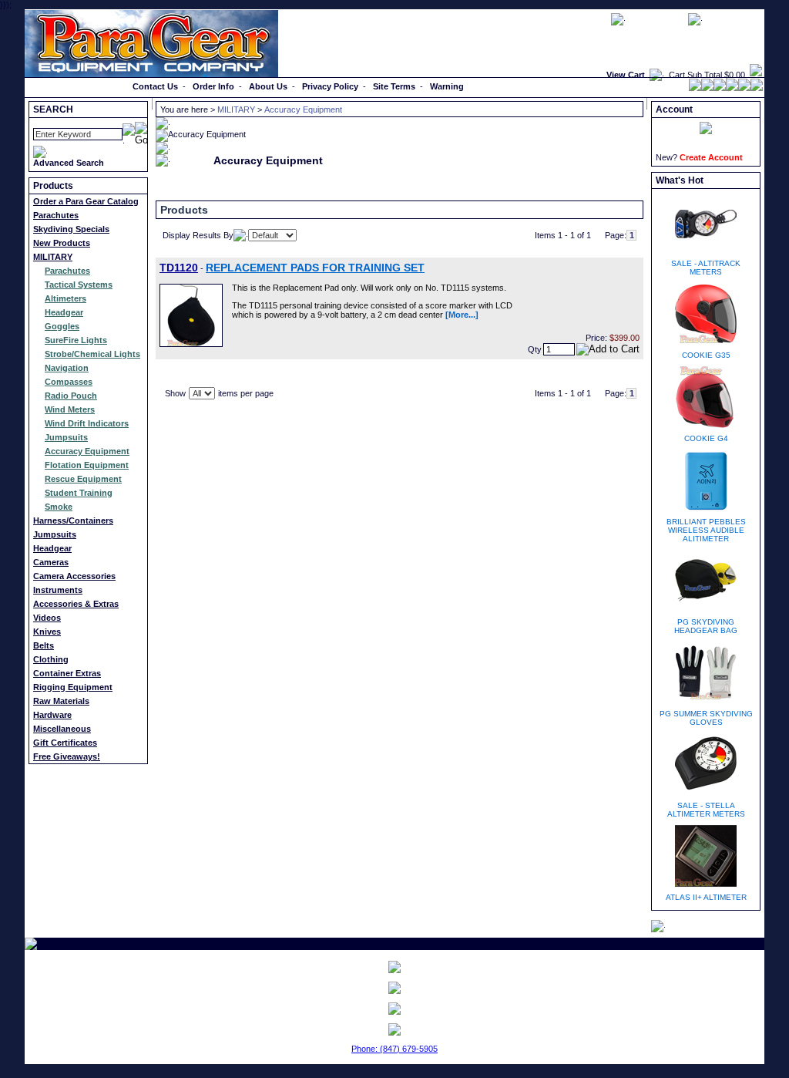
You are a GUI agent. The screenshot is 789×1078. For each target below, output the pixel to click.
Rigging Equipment (72, 687)
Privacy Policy (330, 86)
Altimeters (65, 298)
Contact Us (155, 86)
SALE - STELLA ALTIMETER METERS (706, 809)
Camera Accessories (74, 576)
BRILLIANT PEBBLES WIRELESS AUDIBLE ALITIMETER (706, 530)
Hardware (52, 714)
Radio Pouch (71, 395)
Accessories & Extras (76, 603)
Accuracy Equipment (87, 451)
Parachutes (56, 215)
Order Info (213, 86)
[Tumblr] (744, 88)
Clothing (51, 659)
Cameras (51, 562)
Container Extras (67, 673)
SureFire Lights (76, 340)
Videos (47, 617)
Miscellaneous (62, 728)
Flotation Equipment (87, 465)
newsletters (656, 18)
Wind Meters (70, 409)
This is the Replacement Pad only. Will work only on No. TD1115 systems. (369, 287)
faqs (594, 18)
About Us (268, 86)
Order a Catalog (60, 86)
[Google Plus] (719, 88)
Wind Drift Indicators (87, 423)
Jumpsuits (66, 437)
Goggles (62, 326)
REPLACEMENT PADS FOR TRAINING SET (315, 267)
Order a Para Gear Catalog (86, 201)
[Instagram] (756, 88)
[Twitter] (707, 88)
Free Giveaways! (66, 756)
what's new (733, 18)
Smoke (58, 506)
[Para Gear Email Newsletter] (394, 967)
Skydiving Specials (71, 229)
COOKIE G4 (706, 438)
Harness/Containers (73, 520)
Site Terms (394, 86)
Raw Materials (61, 701)
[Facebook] (695, 88)
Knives (47, 631)
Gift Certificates (65, 742)
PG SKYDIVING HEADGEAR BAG (705, 626)
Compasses (68, 381)
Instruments (57, 590)
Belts (43, 645)
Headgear (64, 312)
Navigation (67, 367)
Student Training (78, 492)
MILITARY (52, 256)
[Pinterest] (732, 88)
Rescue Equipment (83, 478)
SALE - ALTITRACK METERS (705, 267)
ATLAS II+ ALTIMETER (706, 897)
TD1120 (178, 267)
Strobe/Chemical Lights (92, 354)
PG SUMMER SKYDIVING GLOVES (706, 717)
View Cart (625, 74)
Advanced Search (68, 162)
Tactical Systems (78, 284)
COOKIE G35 (706, 355)
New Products (61, 243)
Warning (447, 86)
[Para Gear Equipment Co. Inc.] (394, 1008)
